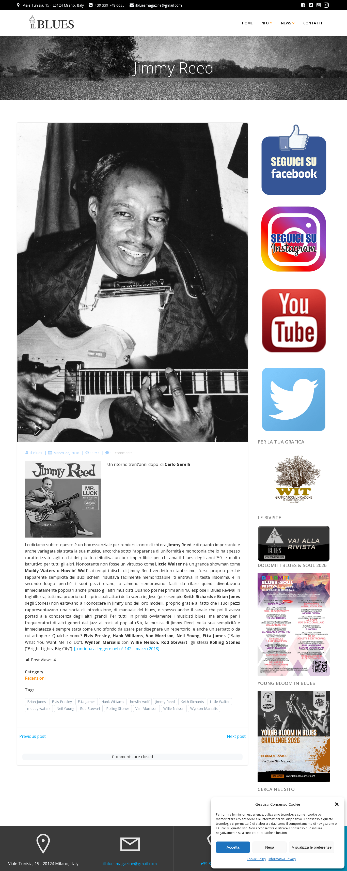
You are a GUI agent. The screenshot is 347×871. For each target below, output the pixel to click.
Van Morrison (146, 708)
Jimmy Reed (165, 701)
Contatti (312, 23)
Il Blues (36, 452)
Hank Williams (112, 701)
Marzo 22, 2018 (66, 452)
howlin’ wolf (139, 701)
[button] (336, 804)
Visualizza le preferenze (312, 847)
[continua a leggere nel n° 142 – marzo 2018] (116, 648)
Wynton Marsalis (204, 708)
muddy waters (39, 708)
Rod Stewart (90, 708)
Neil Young (65, 708)
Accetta (233, 847)
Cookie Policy (256, 859)
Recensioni (35, 678)
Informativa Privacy (282, 859)
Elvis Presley (62, 701)
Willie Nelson (173, 708)
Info (264, 23)
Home (247, 23)
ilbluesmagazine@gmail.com (130, 863)
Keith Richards (192, 701)
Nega (269, 847)
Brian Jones (36, 701)
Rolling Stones (118, 708)
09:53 (94, 452)
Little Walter (220, 701)
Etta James (87, 701)
